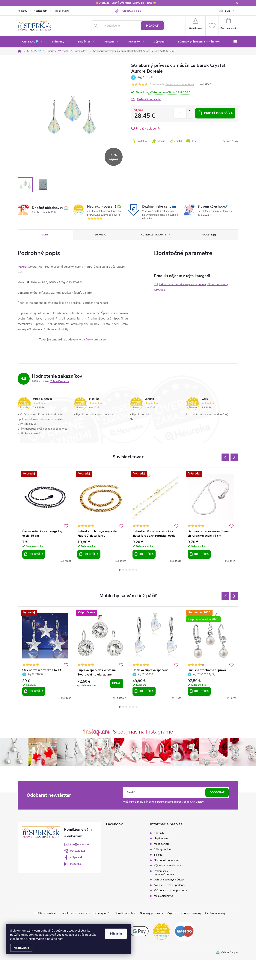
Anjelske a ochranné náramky (184, 913)
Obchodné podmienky (167, 860)
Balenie (158, 854)
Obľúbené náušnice (45, 913)
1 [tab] (120, 570)
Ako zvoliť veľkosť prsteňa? (169, 885)
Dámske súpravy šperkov (75, 913)
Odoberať (217, 792)
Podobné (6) (208, 234)
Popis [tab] (45, 234)
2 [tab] (123, 570)
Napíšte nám (40, 11)
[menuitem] (33, 42)
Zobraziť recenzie (59, 381)
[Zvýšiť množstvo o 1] (189, 110)
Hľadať (152, 26)
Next (234, 457)
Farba (22, 267)
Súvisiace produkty (153, 234)
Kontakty (22, 11)
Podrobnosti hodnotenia (179, 84)
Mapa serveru (61, 11)
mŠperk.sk (76, 857)
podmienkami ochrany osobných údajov (180, 802)
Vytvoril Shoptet (229, 952)
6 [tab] (136, 570)
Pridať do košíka (218, 113)
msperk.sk (76, 864)
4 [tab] (130, 570)
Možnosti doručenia (149, 99)
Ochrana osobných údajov (169, 879)
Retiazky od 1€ (102, 913)
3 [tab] (126, 570)
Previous (225, 457)
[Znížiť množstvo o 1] (189, 115)
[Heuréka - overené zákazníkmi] (161, 931)
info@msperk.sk (79, 844)
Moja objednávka (163, 896)
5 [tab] (133, 570)
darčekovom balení (94, 339)
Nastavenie (21, 948)
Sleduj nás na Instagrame (143, 731)
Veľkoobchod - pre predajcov (170, 890)
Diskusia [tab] (100, 234)
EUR (227, 11)
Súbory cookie (162, 849)
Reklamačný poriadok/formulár (164, 872)
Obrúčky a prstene (125, 913)
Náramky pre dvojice (152, 913)
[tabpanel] (45, 515)
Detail (116, 683)
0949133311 (77, 851)
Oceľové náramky (215, 913)
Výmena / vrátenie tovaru (168, 865)
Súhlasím (115, 934)
